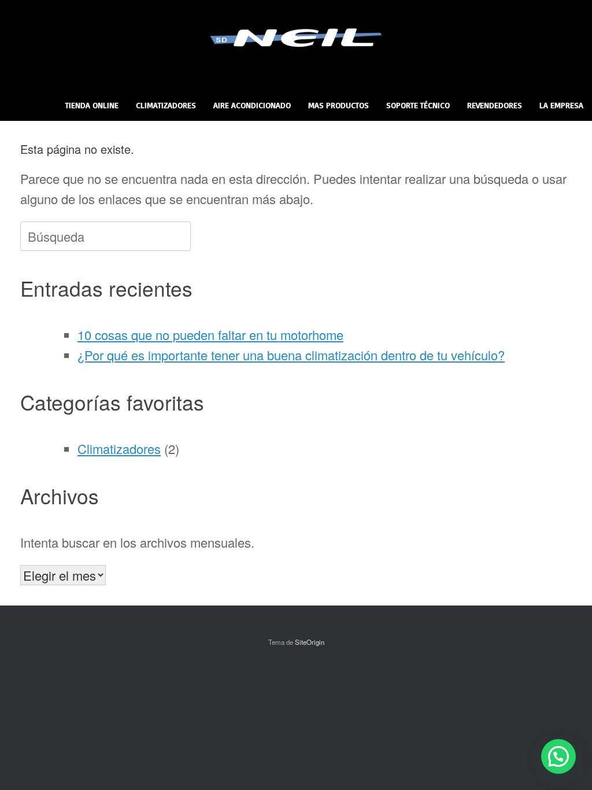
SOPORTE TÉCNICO (418, 105)
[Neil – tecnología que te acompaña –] (296, 37)
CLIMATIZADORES (166, 105)
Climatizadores (119, 448)
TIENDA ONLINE (92, 105)
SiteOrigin (309, 642)
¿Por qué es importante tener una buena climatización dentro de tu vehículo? (291, 355)
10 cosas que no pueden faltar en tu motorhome (210, 335)
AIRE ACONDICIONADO (252, 105)
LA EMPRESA (561, 105)
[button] (558, 756)
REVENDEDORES (494, 105)
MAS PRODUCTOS (338, 105)
